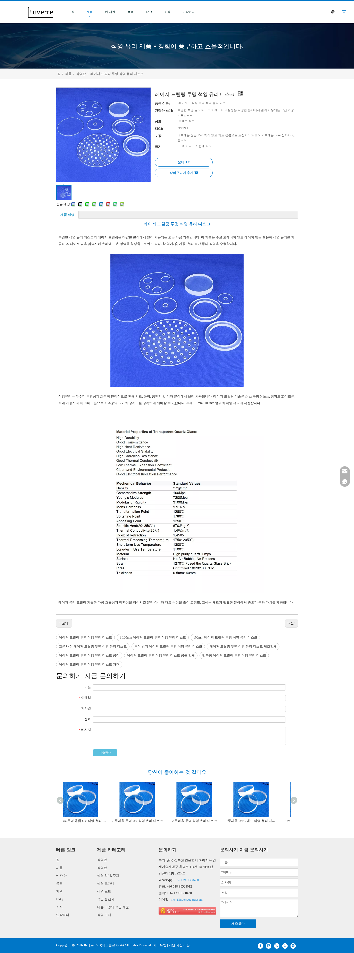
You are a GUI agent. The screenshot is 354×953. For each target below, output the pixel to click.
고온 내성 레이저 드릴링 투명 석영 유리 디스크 (93, 646)
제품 (90, 12)
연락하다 (189, 12)
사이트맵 (160, 945)
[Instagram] (293, 945)
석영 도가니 (105, 883)
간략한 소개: (164, 110)
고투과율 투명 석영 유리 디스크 (206, 820)
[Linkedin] (268, 945)
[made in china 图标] (187, 911)
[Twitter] (276, 945)
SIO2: (159, 128)
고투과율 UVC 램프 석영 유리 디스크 (262, 820)
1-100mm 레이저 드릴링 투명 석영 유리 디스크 (152, 637)
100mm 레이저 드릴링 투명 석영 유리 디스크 (225, 637)
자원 (59, 891)
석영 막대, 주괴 (108, 875)
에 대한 (110, 12)
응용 (130, 12)
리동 (186, 945)
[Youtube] (285, 945)
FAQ (149, 12)
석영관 (102, 860)
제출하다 (105, 752)
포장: (158, 135)
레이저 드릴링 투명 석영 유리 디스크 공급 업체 (161, 655)
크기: (158, 146)
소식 (167, 12)
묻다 (181, 162)
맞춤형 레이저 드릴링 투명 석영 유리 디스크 (234, 655)
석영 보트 (104, 891)
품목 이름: (162, 103)
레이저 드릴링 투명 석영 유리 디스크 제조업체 (243, 646)
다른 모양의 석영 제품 (113, 907)
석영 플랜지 (105, 899)
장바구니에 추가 (181, 173)
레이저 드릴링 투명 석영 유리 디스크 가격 (89, 664)
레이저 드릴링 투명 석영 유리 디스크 (85, 637)
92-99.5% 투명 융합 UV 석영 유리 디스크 (91, 820)
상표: (158, 121)
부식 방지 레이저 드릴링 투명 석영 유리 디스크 (168, 646)
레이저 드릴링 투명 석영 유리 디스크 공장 (89, 655)
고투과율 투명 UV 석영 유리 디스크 (149, 820)
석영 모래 (104, 915)
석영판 (102, 868)
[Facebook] (260, 945)
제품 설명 (67, 214)
